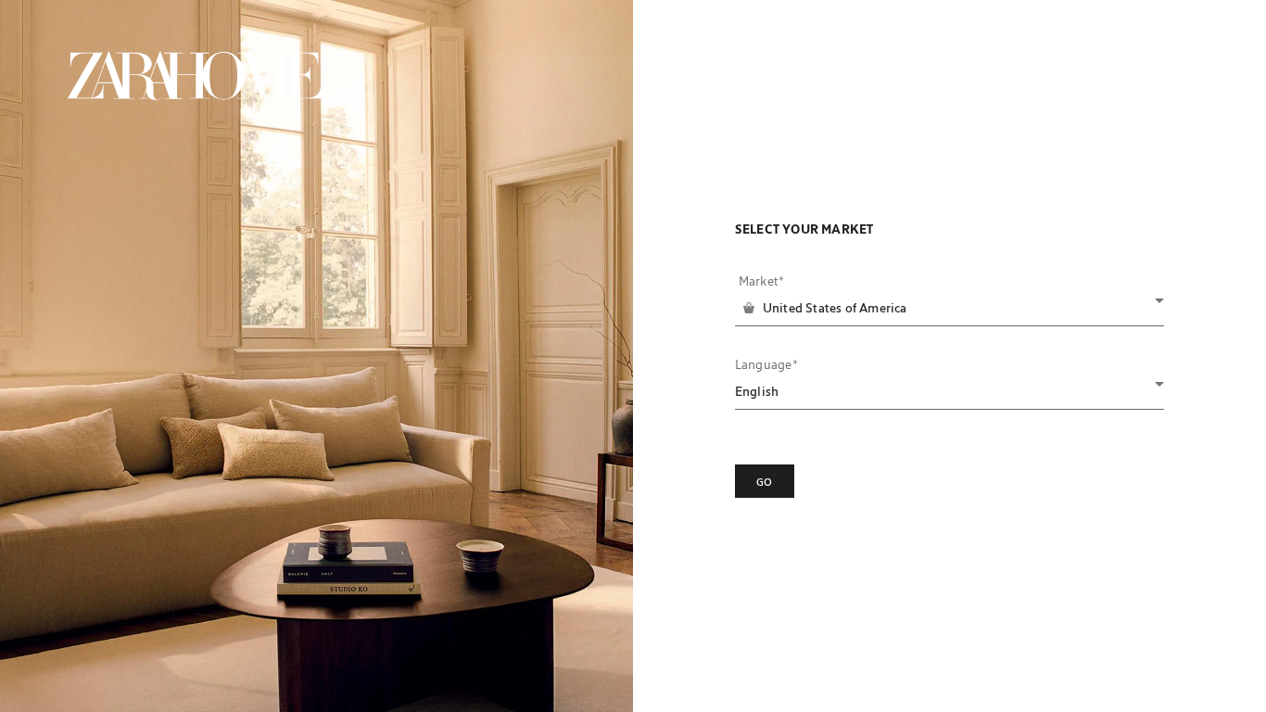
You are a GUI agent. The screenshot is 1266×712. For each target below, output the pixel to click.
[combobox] (951, 308)
